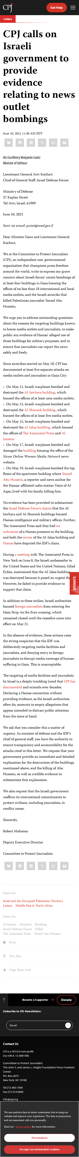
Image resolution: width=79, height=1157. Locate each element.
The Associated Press (38, 433)
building (29, 451)
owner (27, 538)
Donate (66, 1000)
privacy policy (23, 1127)
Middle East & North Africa (33, 906)
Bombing (41, 924)
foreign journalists (29, 607)
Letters (8, 19)
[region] (39, 1129)
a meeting (22, 555)
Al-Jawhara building (39, 393)
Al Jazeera (9, 924)
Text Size (14, 956)
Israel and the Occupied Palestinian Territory (33, 901)
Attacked (25, 924)
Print (12, 942)
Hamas (8, 544)
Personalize (39, 1137)
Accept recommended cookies (39, 1149)
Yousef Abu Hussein (47, 934)
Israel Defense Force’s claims (30, 509)
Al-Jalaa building (37, 428)
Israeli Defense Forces (17, 929)
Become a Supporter (35, 1000)
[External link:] (22, 433)
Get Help (56, 7)
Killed (39, 929)
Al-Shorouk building (40, 410)
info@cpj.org (10, 1099)
